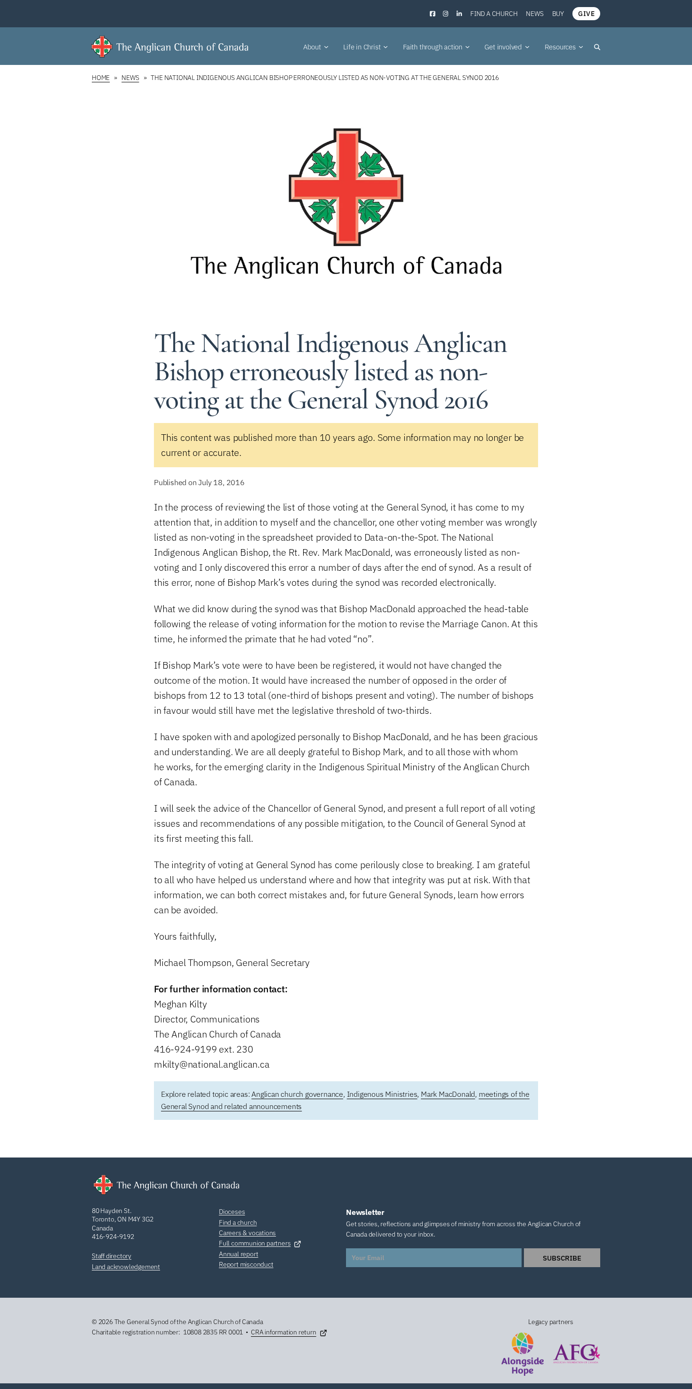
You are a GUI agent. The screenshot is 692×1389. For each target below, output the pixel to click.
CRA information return (283, 1332)
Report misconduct (246, 1264)
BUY (558, 13)
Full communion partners (254, 1243)
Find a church (493, 13)
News (534, 13)
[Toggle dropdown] (326, 47)
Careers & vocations (247, 1233)
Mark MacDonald (448, 1094)
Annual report (238, 1254)
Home (101, 77)
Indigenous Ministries (382, 1094)
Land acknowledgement (126, 1266)
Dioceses (232, 1211)
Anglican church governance (297, 1094)
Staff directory (111, 1256)
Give (586, 13)
